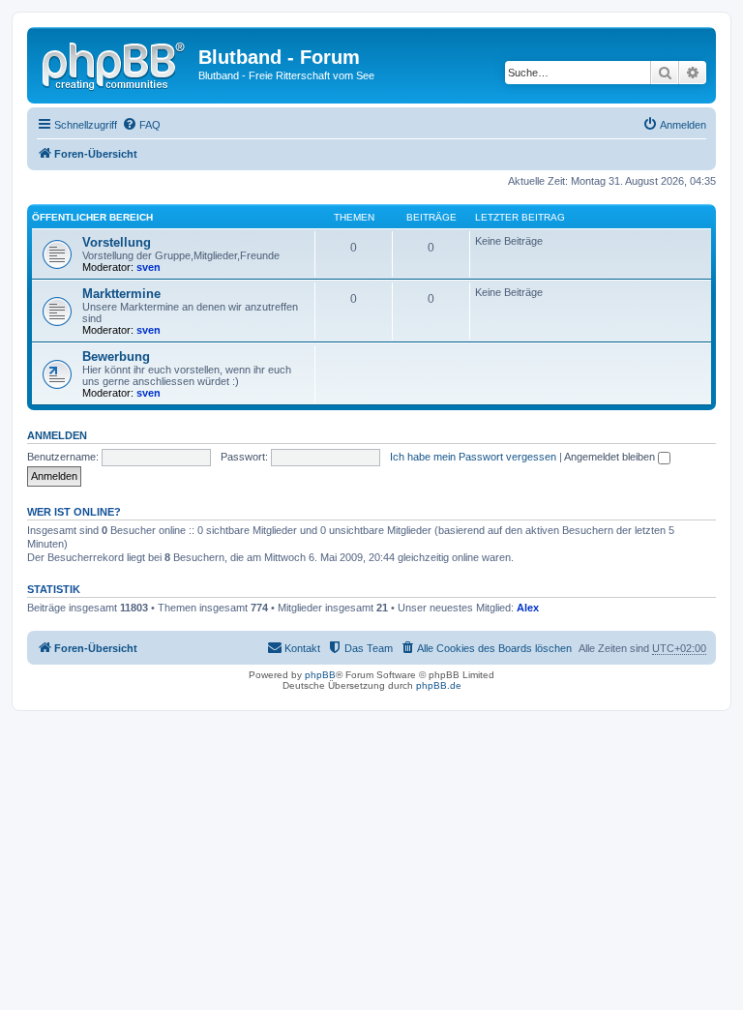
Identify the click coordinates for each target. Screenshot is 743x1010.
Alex (528, 607)
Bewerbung (116, 356)
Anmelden (57, 435)
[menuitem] (141, 124)
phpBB (320, 674)
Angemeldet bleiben (611, 456)
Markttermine (121, 293)
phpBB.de (438, 685)
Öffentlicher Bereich (92, 217)
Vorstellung (116, 242)
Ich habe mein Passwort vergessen (473, 456)
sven (148, 267)
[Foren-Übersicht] (115, 63)
